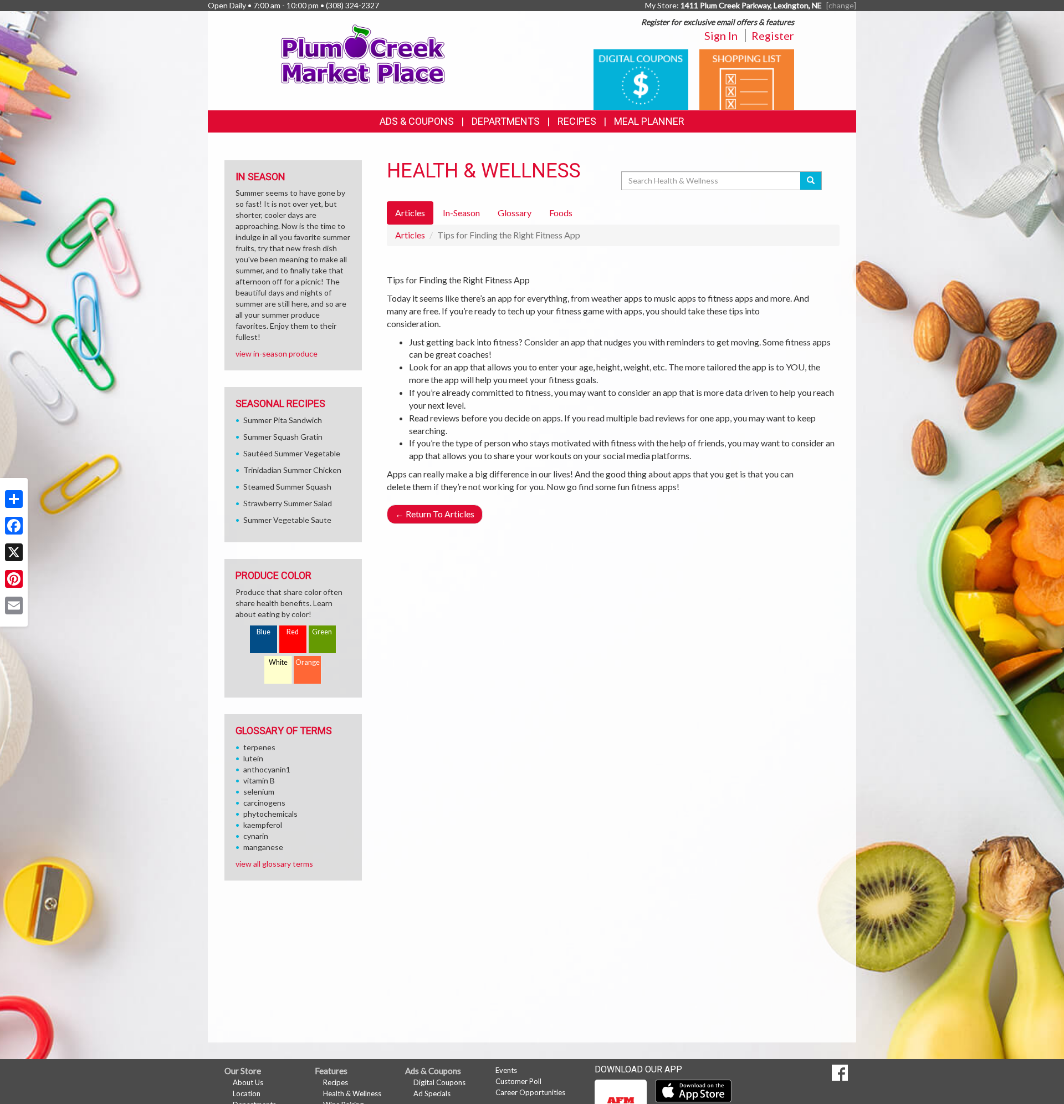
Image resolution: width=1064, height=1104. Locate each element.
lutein (253, 758)
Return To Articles (434, 513)
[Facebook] (14, 526)
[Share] (14, 499)
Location (246, 1093)
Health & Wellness (352, 1093)
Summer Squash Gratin (283, 436)
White (278, 662)
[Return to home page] (363, 53)
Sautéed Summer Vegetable (291, 453)
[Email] (14, 605)
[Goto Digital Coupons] (641, 78)
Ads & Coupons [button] (417, 121)
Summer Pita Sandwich (282, 420)
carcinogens (264, 802)
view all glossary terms (274, 863)
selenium (258, 791)
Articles (410, 235)
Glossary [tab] (514, 212)
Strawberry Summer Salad (287, 503)
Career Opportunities (530, 1092)
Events (506, 1070)
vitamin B (259, 780)
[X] (14, 552)
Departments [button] (506, 121)
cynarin (255, 836)
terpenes (259, 747)
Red (293, 632)
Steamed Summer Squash (287, 486)
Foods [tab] (560, 212)
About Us (248, 1082)
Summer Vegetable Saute (287, 520)
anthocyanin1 (266, 769)
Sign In (721, 35)
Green (322, 632)
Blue (263, 632)
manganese (263, 847)
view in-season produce (277, 353)
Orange (307, 662)
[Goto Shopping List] (746, 78)
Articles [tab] (410, 212)
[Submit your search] (811, 180)
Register (772, 35)
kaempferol (262, 825)
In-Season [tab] (461, 212)
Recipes (576, 121)
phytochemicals (270, 813)
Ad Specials (432, 1093)
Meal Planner (649, 121)
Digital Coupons (439, 1082)
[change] (841, 5)
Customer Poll (518, 1081)
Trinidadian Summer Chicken (292, 470)
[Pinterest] (14, 579)
